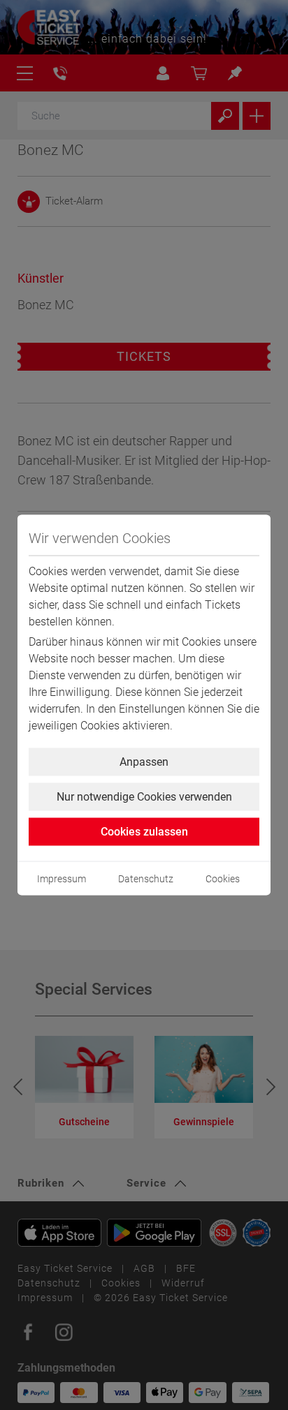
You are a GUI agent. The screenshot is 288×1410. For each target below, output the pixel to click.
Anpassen (144, 762)
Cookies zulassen (144, 831)
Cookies (223, 878)
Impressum (61, 878)
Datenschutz (145, 878)
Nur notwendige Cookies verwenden (144, 796)
